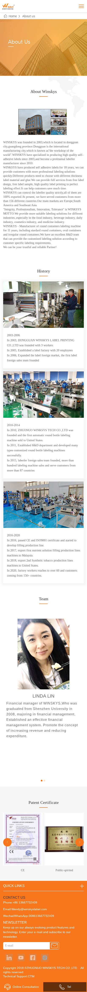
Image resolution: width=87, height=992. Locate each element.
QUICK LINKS (14, 886)
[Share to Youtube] (21, 957)
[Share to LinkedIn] (9, 957)
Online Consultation (26, 986)
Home (13, 16)
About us (28, 16)
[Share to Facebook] (33, 957)
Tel (69, 986)
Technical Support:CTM (18, 976)
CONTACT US (14, 897)
